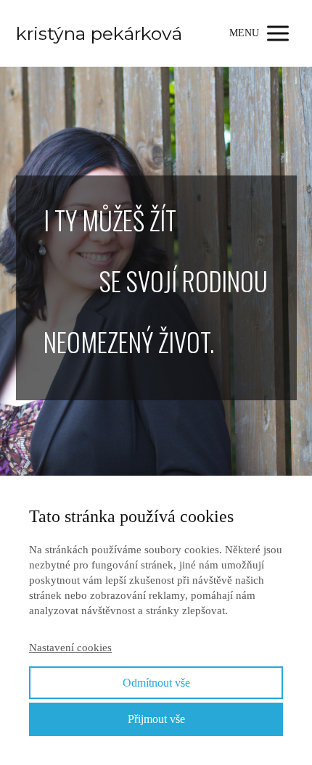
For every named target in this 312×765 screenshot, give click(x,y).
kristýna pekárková (99, 34)
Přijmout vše (156, 719)
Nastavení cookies (70, 647)
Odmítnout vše (156, 683)
